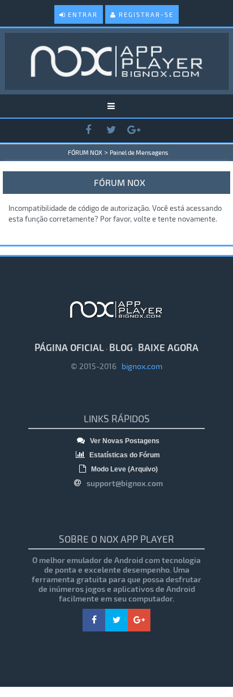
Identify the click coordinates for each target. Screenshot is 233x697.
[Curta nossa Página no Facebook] (88, 130)
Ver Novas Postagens (123, 441)
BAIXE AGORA (168, 347)
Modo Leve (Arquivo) (123, 469)
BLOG (121, 347)
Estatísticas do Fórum (124, 455)
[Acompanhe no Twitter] (111, 130)
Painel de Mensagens (139, 152)
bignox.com (139, 366)
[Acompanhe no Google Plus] (133, 130)
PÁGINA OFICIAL (69, 347)
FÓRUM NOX (85, 152)
